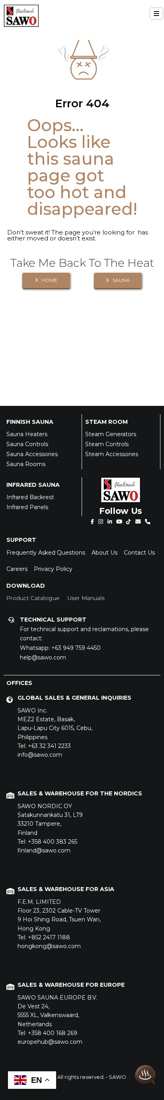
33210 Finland (50, 819)
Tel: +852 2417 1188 (44, 937)
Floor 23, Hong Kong (59, 915)
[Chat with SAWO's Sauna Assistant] (145, 1076)
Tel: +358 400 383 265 (47, 841)
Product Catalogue (32, 598)
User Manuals (86, 598)
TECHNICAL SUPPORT (53, 619)
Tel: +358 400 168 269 (47, 1033)
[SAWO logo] (21, 7)
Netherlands (57, 1011)
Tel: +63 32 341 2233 (44, 746)
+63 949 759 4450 (76, 647)
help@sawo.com (43, 657)
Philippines (55, 724)
